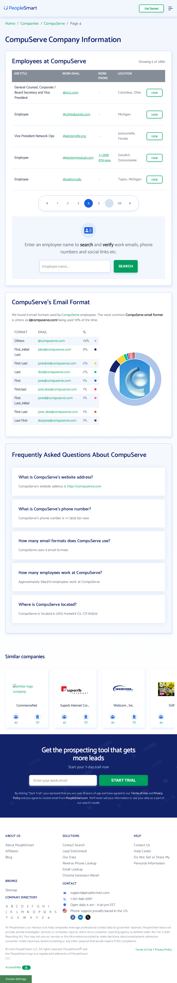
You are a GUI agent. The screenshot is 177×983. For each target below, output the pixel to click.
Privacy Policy (163, 949)
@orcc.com (70, 92)
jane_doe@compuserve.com (58, 412)
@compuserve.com (51, 341)
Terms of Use (139, 793)
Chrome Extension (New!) (81, 875)
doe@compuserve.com (54, 372)
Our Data (69, 857)
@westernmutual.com (78, 158)
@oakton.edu (72, 179)
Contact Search (74, 845)
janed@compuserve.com (55, 398)
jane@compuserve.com (54, 381)
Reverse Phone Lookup (79, 863)
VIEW (154, 93)
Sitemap (11, 890)
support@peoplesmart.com (90, 893)
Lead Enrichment (75, 851)
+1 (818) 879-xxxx (105, 157)
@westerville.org (74, 136)
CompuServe (54, 23)
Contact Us (142, 845)
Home (10, 23)
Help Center (142, 851)
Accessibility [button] (13, 967)
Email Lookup (72, 869)
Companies (30, 23)
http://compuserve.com (84, 486)
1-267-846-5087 (81, 899)
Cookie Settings (16, 979)
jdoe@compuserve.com (54, 349)
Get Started (151, 8)
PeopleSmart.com (77, 798)
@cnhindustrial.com (76, 114)
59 (119, 203)
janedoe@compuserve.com (57, 363)
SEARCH (126, 266)
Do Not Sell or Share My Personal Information (151, 860)
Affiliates (11, 851)
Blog (8, 857)
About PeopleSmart (19, 845)
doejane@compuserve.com (57, 421)
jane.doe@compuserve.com (57, 389)
